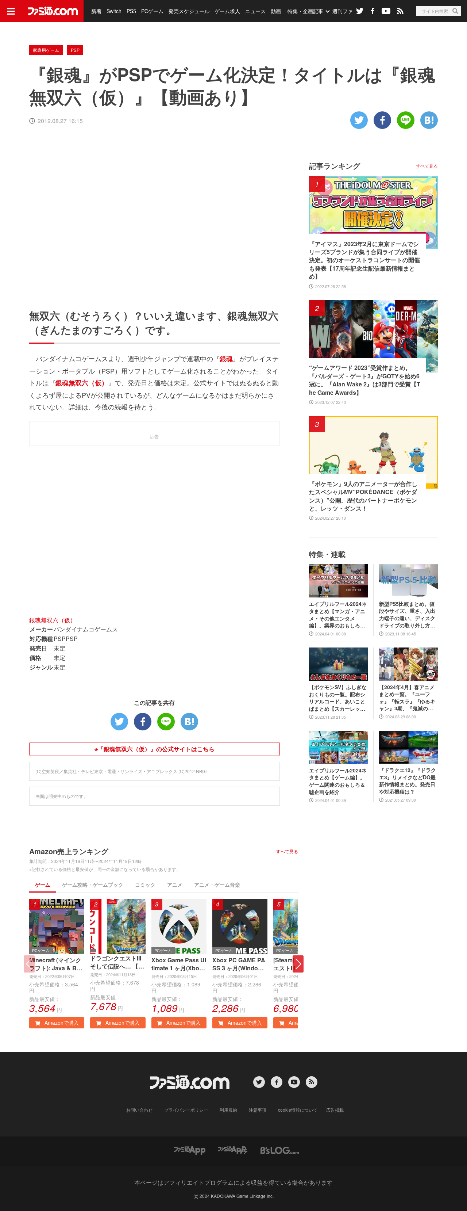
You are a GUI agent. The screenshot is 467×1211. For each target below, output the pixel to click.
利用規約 (228, 1110)
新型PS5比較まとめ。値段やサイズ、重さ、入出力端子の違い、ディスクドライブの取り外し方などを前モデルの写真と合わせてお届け (407, 614)
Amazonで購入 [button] (61, 1022)
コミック (145, 884)
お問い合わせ (139, 1110)
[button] (298, 964)
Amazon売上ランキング (68, 851)
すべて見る (287, 851)
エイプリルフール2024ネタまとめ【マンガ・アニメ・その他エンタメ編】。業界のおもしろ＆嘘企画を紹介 (338, 614)
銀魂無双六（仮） (52, 620)
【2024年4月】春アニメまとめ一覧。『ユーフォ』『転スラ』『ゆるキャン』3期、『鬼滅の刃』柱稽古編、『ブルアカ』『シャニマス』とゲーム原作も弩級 (407, 698)
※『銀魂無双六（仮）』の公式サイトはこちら (154, 749)
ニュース (255, 11)
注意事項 (257, 1110)
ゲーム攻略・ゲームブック (92, 884)
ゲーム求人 (227, 11)
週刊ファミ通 (347, 11)
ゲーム (42, 884)
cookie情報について (297, 1110)
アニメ (174, 884)
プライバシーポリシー (186, 1110)
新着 (96, 11)
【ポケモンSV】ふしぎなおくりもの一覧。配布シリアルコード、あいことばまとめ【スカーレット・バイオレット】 (338, 698)
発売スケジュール (189, 11)
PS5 (131, 11)
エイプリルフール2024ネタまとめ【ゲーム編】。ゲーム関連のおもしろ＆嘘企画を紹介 (338, 781)
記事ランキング (334, 165)
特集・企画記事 (305, 11)
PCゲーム (152, 11)
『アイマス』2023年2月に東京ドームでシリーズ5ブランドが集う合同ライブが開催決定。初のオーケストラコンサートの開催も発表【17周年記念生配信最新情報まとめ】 (364, 260)
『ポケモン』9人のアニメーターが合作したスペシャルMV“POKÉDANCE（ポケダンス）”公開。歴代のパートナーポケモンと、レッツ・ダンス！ (363, 496)
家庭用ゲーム (46, 50)
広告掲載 (335, 1110)
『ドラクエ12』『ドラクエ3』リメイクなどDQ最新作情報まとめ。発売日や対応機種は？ (407, 781)
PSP (75, 50)
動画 (276, 11)
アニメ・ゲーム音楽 (217, 884)
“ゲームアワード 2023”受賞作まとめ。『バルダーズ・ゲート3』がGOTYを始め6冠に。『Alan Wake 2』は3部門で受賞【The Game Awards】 (364, 380)
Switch (114, 11)
